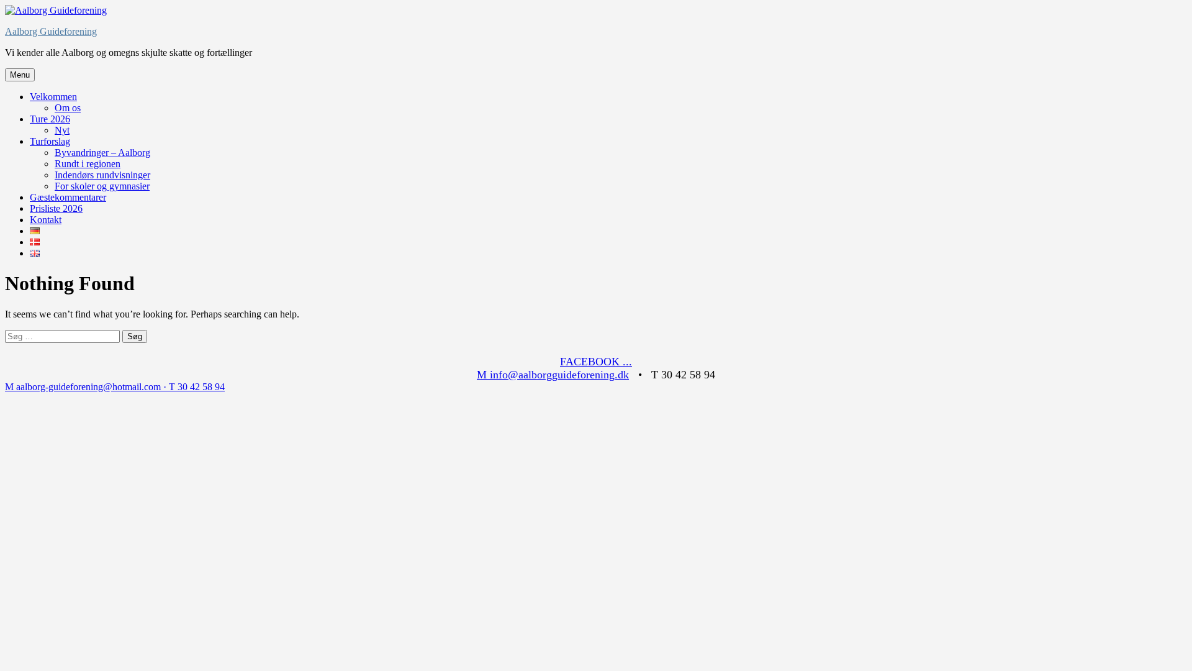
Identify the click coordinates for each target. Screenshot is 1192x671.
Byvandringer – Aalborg (102, 152)
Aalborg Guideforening (51, 31)
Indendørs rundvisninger (102, 175)
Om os (68, 108)
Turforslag (50, 141)
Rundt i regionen (87, 163)
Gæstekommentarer (68, 197)
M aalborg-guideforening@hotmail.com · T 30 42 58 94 (115, 386)
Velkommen (53, 96)
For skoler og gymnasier (102, 186)
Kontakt (45, 219)
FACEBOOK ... (596, 361)
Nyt (62, 130)
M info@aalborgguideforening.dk (553, 374)
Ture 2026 (50, 119)
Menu (20, 75)
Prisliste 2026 (56, 208)
